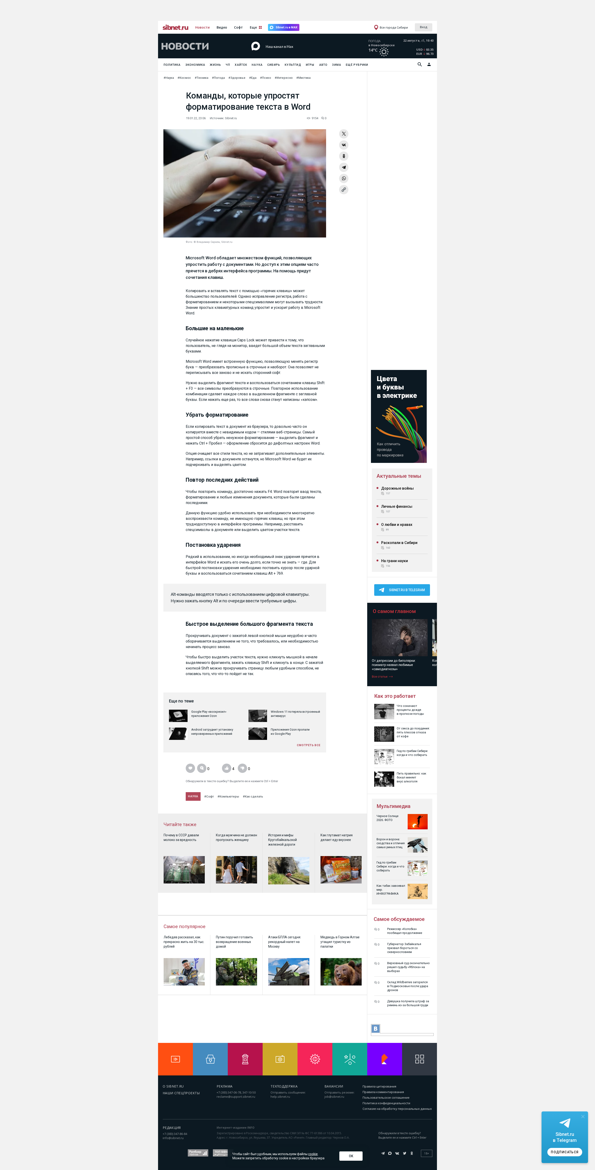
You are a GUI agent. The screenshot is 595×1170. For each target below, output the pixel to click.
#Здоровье (236, 77)
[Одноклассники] (343, 156)
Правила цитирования (379, 1086)
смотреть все (309, 745)
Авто (323, 64)
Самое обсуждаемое (399, 919)
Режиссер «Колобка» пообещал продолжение (404, 931)
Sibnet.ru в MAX (287, 27)
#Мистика (303, 77)
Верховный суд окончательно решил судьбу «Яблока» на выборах (408, 967)
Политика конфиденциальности (386, 1103)
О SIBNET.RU (173, 1086)
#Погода (218, 77)
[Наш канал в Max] (289, 53)
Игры (310, 64)
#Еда (252, 77)
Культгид (293, 64)
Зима (336, 64)
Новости (202, 27)
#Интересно (284, 77)
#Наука (169, 77)
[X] (343, 133)
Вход (423, 27)
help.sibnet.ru (280, 1096)
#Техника (201, 77)
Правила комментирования (383, 1092)
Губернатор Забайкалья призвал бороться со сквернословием (404, 948)
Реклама (224, 1086)
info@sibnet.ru (173, 1138)
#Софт (209, 796)
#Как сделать (253, 796)
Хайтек (241, 64)
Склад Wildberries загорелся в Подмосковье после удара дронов (407, 986)
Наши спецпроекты (181, 1093)
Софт (238, 27)
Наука (257, 64)
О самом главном (394, 611)
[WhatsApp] (343, 178)
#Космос (184, 77)
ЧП (228, 64)
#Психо (265, 77)
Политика (172, 64)
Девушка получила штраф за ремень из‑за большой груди (408, 1003)
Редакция (172, 1127)
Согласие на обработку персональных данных (397, 1109)
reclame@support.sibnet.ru (236, 1096)
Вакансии (333, 1086)
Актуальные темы (399, 476)
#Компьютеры (228, 796)
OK (351, 1156)
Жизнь (215, 64)
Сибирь (273, 64)
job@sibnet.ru (334, 1096)
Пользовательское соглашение (386, 1097)
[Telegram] (343, 167)
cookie (313, 1154)
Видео (222, 27)
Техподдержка (284, 1086)
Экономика (195, 64)
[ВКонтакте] (343, 145)
